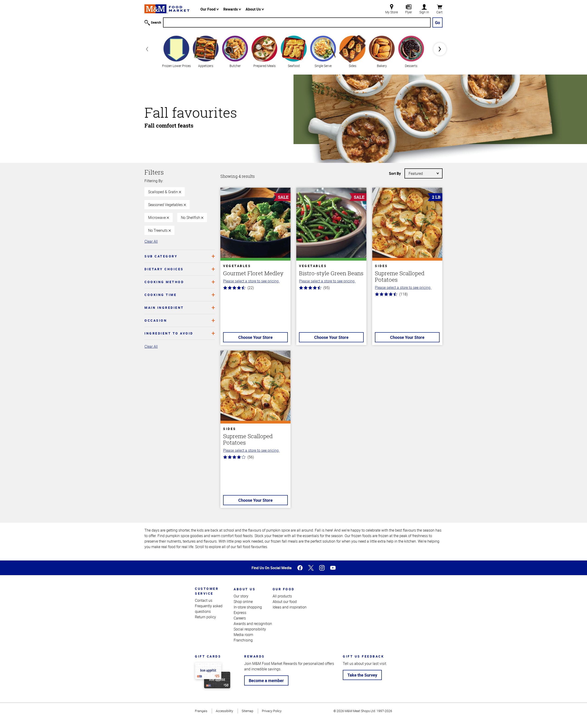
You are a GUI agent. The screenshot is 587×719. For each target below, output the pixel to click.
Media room (243, 634)
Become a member (266, 680)
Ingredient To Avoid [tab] (168, 333)
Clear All (151, 241)
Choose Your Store (255, 337)
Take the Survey (362, 675)
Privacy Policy (272, 711)
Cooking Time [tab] (160, 295)
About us (244, 589)
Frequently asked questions (208, 608)
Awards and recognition (253, 623)
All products (282, 596)
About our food (285, 601)
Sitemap (247, 711)
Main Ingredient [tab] (164, 307)
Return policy (205, 616)
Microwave (157, 217)
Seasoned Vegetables (166, 204)
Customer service (207, 591)
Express (240, 612)
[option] (176, 51)
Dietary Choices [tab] (164, 269)
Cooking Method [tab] (164, 282)
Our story (241, 596)
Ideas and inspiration (290, 607)
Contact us (203, 600)
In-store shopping (248, 607)
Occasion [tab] (155, 320)
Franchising (243, 640)
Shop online (243, 601)
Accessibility (224, 711)
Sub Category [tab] (160, 256)
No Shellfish (191, 217)
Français (201, 711)
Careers (240, 618)
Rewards (231, 9)
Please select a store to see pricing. (251, 281)
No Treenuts (158, 230)
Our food (284, 589)
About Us (254, 9)
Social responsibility (250, 629)
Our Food (208, 9)
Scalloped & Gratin (163, 191)
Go (437, 22)
